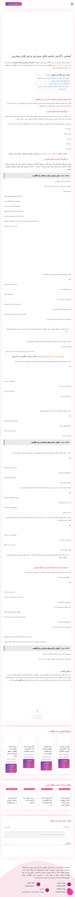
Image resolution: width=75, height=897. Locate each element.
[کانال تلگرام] (37, 884)
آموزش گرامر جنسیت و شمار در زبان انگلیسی (11, 800)
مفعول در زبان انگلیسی (49, 153)
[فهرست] (72, 3)
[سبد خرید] (30, 4)
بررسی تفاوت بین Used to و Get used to (28, 800)
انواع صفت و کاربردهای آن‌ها (51, 356)
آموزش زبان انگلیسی (62, 65)
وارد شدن (7, 827)
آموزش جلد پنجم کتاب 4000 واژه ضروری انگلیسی (29, 749)
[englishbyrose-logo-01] (60, 4)
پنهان (48, 75)
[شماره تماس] (68, 884)
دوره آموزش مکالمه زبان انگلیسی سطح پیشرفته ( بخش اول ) (12, 751)
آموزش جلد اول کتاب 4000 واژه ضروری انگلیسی (64, 749)
